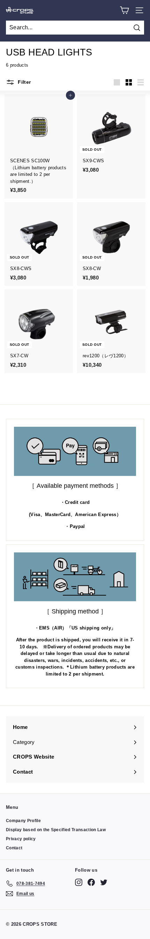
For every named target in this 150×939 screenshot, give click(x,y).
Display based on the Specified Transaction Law (56, 829)
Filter (23, 82)
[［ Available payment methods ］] (75, 451)
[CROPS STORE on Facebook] (91, 882)
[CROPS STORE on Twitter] (103, 882)
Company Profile (23, 820)
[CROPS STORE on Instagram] (78, 882)
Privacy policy (21, 838)
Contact (14, 847)
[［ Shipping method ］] (75, 577)
